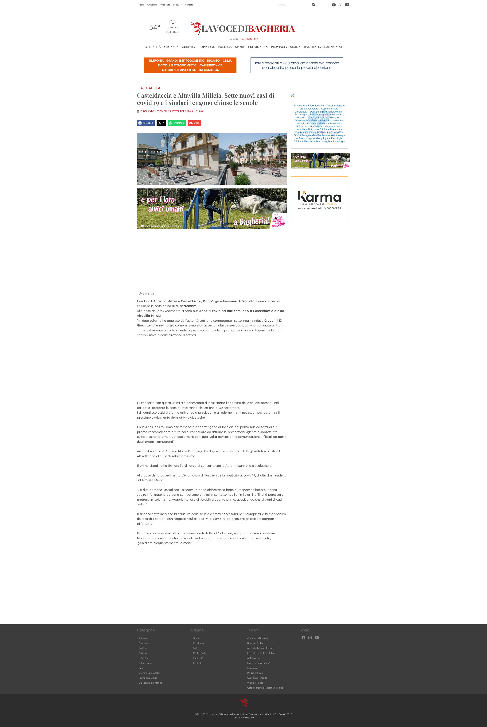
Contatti (189, 4)
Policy (176, 4)
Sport (240, 47)
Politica (225, 47)
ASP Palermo (254, 658)
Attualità (153, 47)
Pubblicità (165, 4)
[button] (146, 123)
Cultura (188, 47)
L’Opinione (206, 47)
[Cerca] (314, 5)
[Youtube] (347, 5)
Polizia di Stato (255, 672)
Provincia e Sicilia (285, 47)
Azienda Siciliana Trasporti (261, 648)
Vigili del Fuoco (255, 682)
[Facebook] (334, 5)
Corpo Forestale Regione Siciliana (265, 687)
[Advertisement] (212, 259)
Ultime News (258, 47)
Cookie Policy (200, 653)
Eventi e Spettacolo (149, 672)
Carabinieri (253, 667)
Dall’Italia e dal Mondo (323, 47)
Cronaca (171, 47)
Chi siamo (152, 4)
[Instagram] (340, 5)
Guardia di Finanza (257, 677)
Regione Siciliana (256, 643)
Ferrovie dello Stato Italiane (261, 653)
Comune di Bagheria (258, 638)
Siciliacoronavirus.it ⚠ (258, 663)
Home (141, 4)
